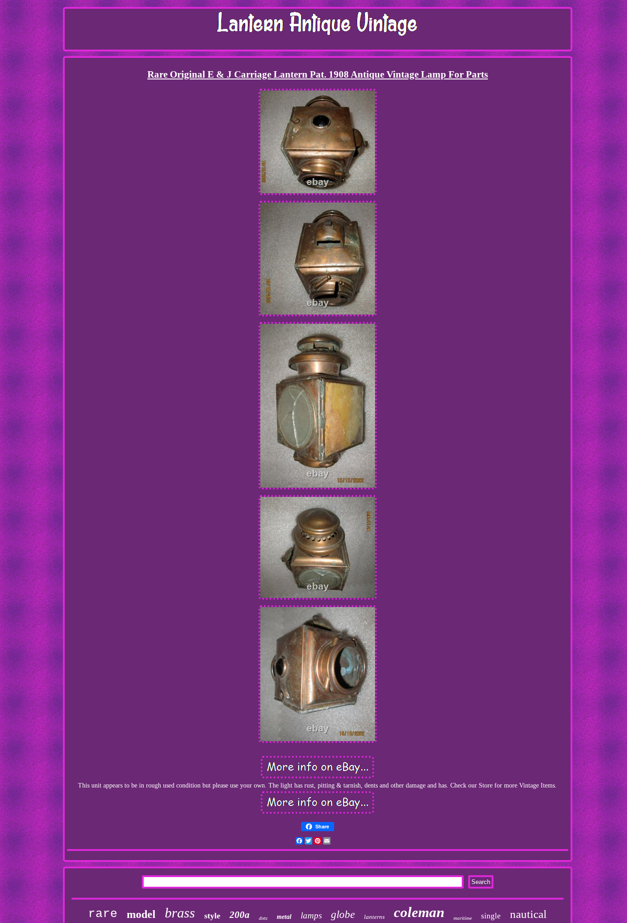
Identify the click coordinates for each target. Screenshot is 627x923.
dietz (263, 918)
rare (103, 914)
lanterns (374, 916)
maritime (462, 918)
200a (240, 914)
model (141, 914)
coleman (419, 912)
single (491, 916)
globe (343, 914)
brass (180, 912)
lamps (311, 915)
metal (284, 916)
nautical (528, 914)
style (212, 915)
